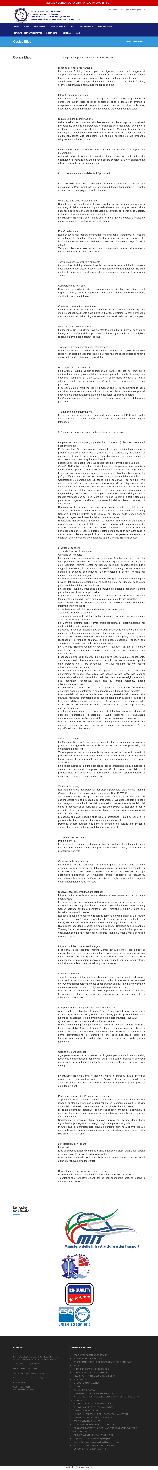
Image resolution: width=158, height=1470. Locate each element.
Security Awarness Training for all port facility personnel (96, 1442)
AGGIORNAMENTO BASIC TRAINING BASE (93, 1404)
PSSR (76, 1366)
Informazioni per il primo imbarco (28, 33)
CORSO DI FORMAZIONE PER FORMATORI (93, 1418)
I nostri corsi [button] (51, 33)
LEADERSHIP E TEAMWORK (86, 1411)
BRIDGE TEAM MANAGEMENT (87, 1383)
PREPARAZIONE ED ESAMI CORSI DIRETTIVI (94, 1425)
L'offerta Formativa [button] (57, 26)
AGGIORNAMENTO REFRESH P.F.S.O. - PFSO (94, 1435)
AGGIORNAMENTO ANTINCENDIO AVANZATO (94, 1407)
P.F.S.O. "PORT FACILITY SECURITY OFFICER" (94, 1376)
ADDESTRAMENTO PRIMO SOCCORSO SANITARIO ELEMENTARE (103, 1362)
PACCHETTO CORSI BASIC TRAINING (90, 1355)
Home (16, 26)
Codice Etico (39, 26)
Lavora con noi (86, 26)
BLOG (78, 33)
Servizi (73, 26)
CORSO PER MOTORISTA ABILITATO (90, 1449)
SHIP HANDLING (81, 1379)
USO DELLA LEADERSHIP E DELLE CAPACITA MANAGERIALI (101, 1414)
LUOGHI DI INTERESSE (104, 26)
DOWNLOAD (67, 33)
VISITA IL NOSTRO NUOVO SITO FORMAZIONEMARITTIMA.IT (79, 3)
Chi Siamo (26, 26)
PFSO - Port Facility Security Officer (88, 1421)
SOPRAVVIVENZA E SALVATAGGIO (89, 1359)
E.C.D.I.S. (78, 1386)
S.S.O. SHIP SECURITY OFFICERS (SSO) (92, 1369)
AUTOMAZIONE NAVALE (84, 1390)
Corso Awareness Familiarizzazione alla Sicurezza (95, 1393)
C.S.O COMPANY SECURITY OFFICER (90, 1372)
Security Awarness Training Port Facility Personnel (94, 1445)
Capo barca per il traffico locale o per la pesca (92, 1439)
